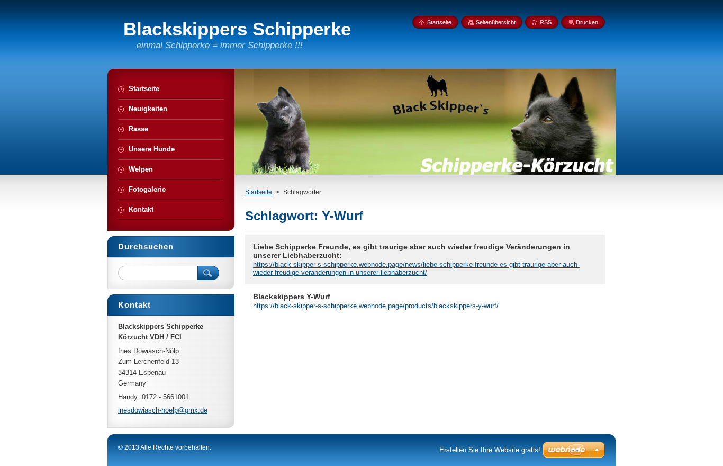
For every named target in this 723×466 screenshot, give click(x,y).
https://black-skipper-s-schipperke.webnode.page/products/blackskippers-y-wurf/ (376, 306)
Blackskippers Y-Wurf (291, 296)
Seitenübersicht (496, 22)
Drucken (587, 22)
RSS (546, 22)
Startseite (258, 192)
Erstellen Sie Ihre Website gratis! (489, 450)
